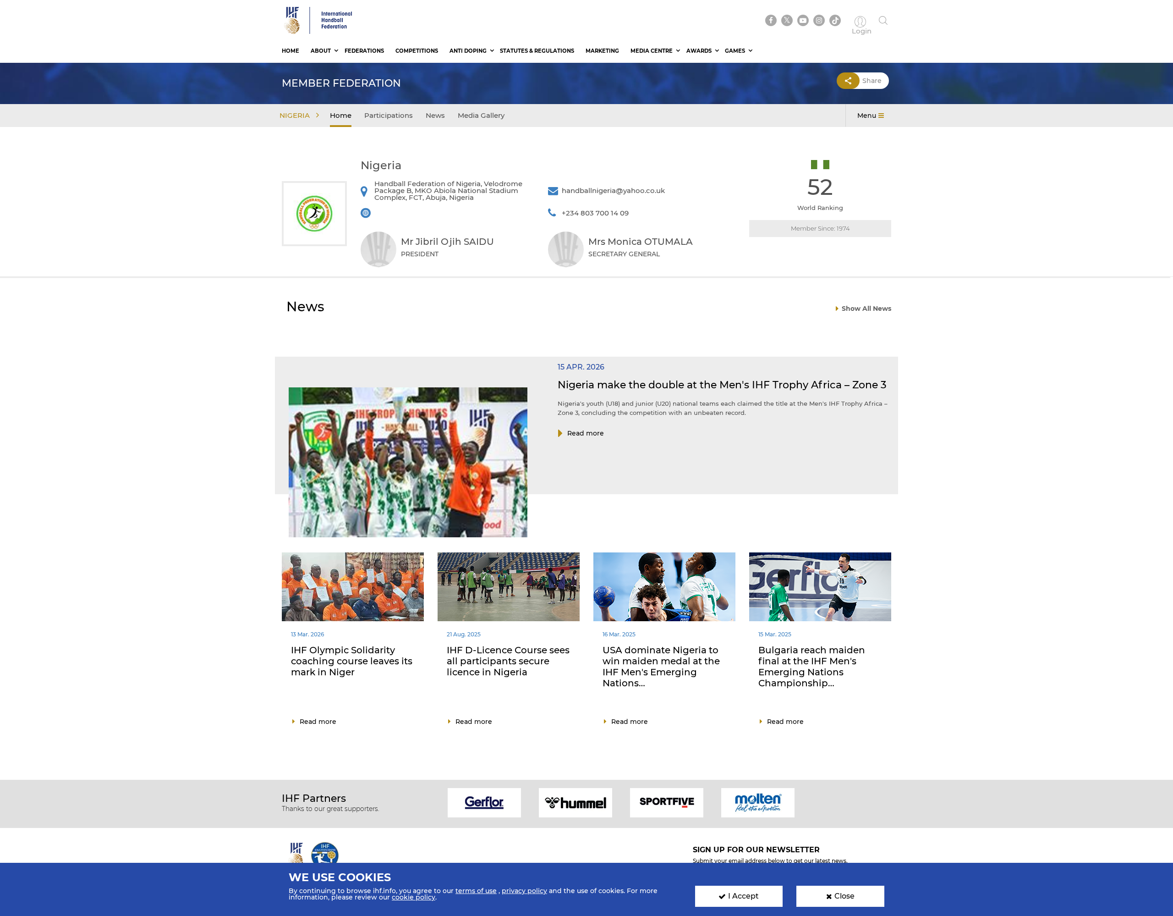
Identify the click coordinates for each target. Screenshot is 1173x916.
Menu (866, 115)
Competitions (416, 51)
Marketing (602, 51)
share (872, 81)
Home (290, 51)
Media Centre (651, 51)
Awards (699, 51)
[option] (484, 802)
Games (735, 51)
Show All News (866, 308)
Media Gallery (481, 115)
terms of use (476, 891)
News (435, 115)
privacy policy (524, 891)
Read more (585, 433)
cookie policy (413, 897)
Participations (388, 115)
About (321, 51)
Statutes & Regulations (537, 51)
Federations (364, 51)
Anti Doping (468, 51)
